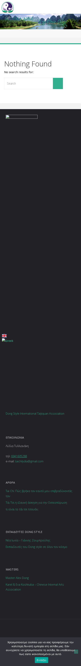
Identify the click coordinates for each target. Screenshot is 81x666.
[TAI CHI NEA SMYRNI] (8, 7)
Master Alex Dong (17, 578)
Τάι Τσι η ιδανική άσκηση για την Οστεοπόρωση (36, 502)
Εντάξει (41, 660)
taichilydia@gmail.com (29, 461)
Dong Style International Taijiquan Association (35, 413)
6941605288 (19, 456)
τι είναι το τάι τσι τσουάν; (22, 509)
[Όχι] (76, 652)
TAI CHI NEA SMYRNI (19, 19)
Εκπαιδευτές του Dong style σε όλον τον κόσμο (36, 547)
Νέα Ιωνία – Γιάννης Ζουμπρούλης (28, 540)
